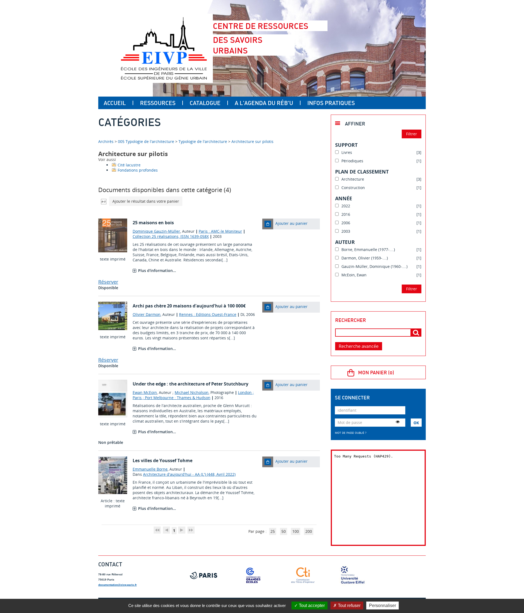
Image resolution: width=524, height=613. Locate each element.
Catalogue (205, 103)
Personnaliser (382, 605)
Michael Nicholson (192, 392)
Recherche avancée (359, 346)
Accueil (115, 103)
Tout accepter (311, 605)
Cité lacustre (129, 165)
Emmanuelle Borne (150, 469)
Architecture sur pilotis (252, 141)
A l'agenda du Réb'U (264, 103)
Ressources (157, 103)
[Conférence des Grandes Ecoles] (253, 575)
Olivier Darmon (146, 314)
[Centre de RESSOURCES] (164, 48)
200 (308, 531)
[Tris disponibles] (103, 201)
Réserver (108, 282)
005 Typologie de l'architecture (146, 141)
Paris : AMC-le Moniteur (220, 231)
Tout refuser (349, 605)
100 (295, 531)
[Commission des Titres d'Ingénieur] (302, 575)
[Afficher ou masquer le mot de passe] (398, 422)
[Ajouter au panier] (267, 224)
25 (272, 531)
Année (343, 198)
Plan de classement (362, 171)
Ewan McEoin (145, 392)
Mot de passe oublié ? (350, 433)
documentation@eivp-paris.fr (117, 584)
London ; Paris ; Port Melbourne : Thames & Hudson (193, 395)
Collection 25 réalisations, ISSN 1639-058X (171, 236)
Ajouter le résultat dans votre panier (145, 201)
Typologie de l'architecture (202, 141)
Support (346, 145)
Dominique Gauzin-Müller (156, 231)
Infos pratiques (331, 103)
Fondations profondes (138, 170)
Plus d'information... (157, 270)
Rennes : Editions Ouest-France (207, 314)
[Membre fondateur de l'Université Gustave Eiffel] (352, 575)
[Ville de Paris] (203, 575)
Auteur (345, 242)
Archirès (106, 141)
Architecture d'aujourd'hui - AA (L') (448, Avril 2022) (189, 474)
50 (283, 531)
